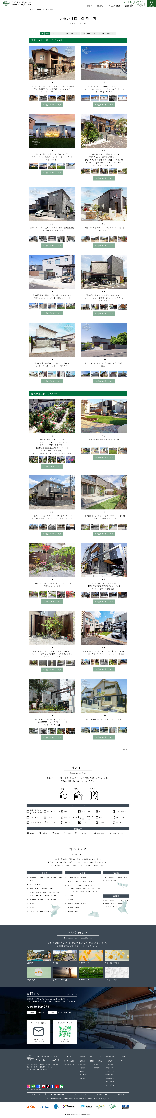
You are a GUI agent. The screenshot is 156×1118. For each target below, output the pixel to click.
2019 (83, 33)
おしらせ (82, 1078)
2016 (98, 33)
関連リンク (36, 1094)
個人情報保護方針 (57, 1094)
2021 (72, 33)
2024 (57, 33)
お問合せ (151, 6)
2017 (93, 33)
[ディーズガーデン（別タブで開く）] (101, 1107)
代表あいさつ (82, 1064)
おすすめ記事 (110, 1085)
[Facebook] (52, 1086)
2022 (67, 33)
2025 (52, 33)
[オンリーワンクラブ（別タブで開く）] (113, 1107)
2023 (62, 33)
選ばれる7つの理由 (96, 1061)
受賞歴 (96, 1064)
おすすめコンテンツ (40, 9)
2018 (88, 33)
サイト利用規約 (80, 1094)
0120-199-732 (134, 2)
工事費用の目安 (109, 1075)
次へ (125, 749)
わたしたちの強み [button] (113, 6)
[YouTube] (43, 1086)
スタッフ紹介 (82, 1075)
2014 (108, 33)
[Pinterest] (57, 1086)
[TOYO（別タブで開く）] (86, 1107)
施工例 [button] (89, 6)
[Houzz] (61, 1086)
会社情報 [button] (99, 6)
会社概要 (82, 1068)
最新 (42, 33)
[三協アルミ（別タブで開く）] (44, 1107)
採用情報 (121, 1094)
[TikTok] (48, 1086)
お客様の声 (96, 1068)
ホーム (29, 9)
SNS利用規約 (102, 1094)
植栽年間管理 (110, 1078)
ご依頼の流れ (110, 1071)
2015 (103, 33)
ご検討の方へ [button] (129, 6)
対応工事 (109, 1061)
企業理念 (82, 1061)
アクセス (142, 6)
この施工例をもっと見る (52, 105)
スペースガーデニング (21, 4)
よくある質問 (110, 1082)
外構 (51, 9)
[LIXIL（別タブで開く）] (31, 1107)
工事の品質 (109, 1064)
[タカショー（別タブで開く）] (69, 1107)
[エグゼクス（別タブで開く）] (125, 1107)
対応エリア (109, 1068)
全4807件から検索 (68, 1064)
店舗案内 (82, 1071)
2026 (47, 33)
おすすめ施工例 (68, 1061)
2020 (77, 33)
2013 (113, 33)
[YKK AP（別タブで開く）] (56, 1107)
